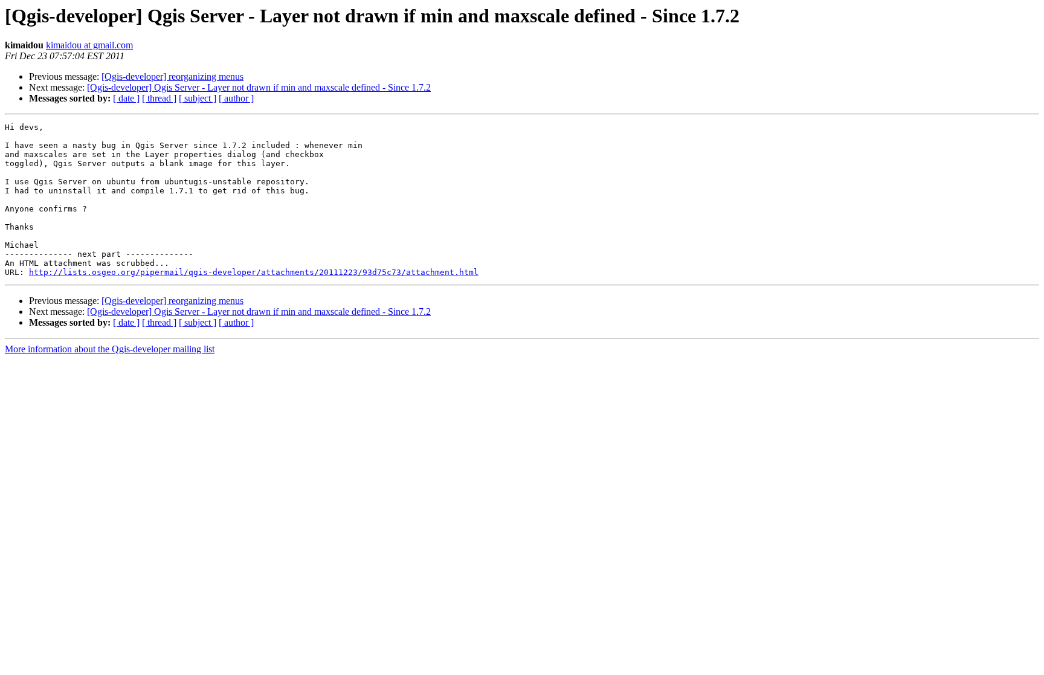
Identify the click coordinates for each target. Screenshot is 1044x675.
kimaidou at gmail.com (89, 45)
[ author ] (236, 98)
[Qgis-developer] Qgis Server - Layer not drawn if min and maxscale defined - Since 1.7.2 (259, 87)
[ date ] (126, 98)
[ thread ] (159, 98)
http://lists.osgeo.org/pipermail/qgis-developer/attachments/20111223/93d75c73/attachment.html (253, 272)
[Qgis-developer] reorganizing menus (172, 76)
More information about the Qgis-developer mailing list (109, 349)
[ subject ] (197, 98)
